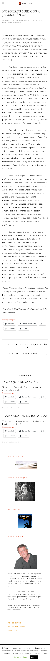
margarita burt (7, 22)
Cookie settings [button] (20, 657)
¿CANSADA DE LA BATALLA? (24, 416)
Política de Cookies (16, 623)
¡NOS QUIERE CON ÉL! (20, 381)
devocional (39, 20)
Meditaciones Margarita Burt (25, 20)
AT (14, 20)
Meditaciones (17, 22)
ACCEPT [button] (34, 657)
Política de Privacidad (17, 627)
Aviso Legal (13, 631)
